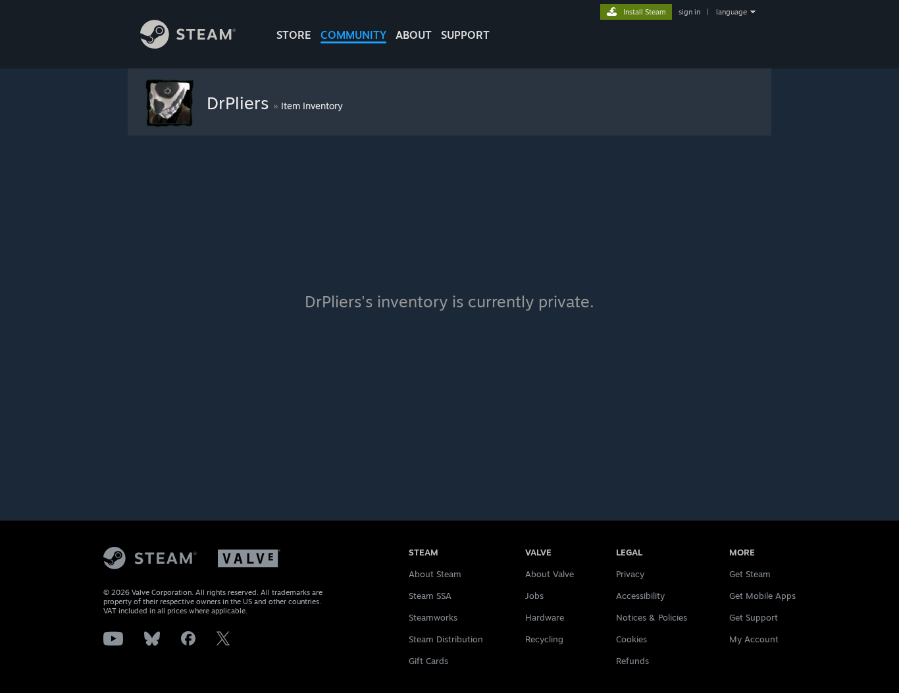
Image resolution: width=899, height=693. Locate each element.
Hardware (544, 617)
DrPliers (240, 102)
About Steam (435, 574)
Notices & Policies (651, 617)
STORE (293, 34)
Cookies (631, 639)
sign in (689, 11)
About (414, 34)
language (731, 11)
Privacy (630, 574)
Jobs (534, 595)
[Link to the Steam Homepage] (188, 45)
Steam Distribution (446, 639)
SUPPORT (465, 34)
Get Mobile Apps (762, 595)
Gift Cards (428, 660)
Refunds (632, 660)
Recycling (544, 639)
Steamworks (433, 617)
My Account (754, 639)
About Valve (549, 574)
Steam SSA (430, 595)
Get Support (753, 617)
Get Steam (750, 574)
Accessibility (640, 595)
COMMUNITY (353, 34)
